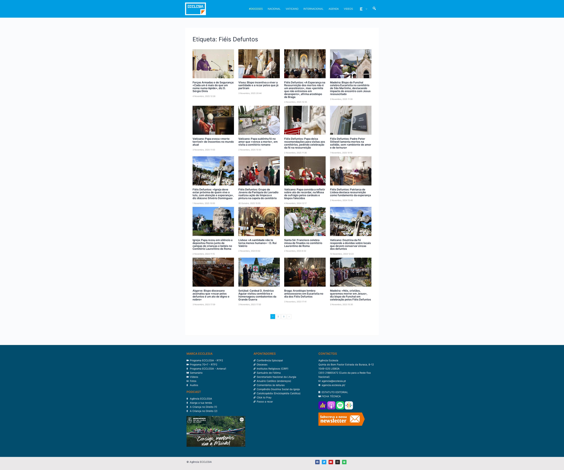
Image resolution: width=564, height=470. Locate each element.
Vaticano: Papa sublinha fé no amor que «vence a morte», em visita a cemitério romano (258, 141)
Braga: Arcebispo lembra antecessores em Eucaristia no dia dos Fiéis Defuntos (303, 293)
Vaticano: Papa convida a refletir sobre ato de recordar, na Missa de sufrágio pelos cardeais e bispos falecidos (304, 194)
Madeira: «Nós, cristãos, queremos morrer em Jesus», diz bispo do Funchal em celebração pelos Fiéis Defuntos (350, 295)
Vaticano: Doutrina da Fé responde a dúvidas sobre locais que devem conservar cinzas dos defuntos (350, 244)
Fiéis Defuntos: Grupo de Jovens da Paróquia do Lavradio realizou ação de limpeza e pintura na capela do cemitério (258, 194)
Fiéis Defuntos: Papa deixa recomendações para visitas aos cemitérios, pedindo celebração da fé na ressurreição (304, 143)
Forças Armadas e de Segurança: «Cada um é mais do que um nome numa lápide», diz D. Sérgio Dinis (213, 87)
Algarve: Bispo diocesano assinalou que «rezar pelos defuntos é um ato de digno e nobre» (211, 295)
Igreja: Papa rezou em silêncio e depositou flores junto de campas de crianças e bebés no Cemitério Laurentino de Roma (213, 244)
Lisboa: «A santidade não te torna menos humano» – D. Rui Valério (257, 243)
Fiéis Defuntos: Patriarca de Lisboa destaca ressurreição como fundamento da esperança (350, 192)
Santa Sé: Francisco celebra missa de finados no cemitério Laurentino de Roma (303, 243)
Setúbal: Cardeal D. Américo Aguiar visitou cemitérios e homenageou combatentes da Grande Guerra (257, 295)
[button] (365, 8)
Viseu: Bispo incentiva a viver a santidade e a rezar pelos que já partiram (258, 85)
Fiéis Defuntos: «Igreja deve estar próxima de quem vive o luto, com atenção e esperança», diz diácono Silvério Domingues (213, 194)
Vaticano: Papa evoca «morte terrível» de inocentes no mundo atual (213, 141)
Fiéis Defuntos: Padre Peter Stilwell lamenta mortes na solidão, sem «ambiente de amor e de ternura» (350, 143)
